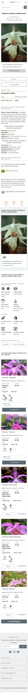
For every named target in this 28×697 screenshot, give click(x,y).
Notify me (14, 79)
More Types (21, 205)
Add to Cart (15, 409)
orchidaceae (11, 132)
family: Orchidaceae (18, 344)
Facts (14, 204)
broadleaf (6, 344)
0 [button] (25, 1)
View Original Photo (7, 265)
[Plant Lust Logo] (14, 2)
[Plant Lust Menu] (3, 2)
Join (23, 646)
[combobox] (14, 405)
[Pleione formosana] (14, 489)
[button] (22, 7)
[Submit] (25, 7)
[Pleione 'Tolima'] (14, 437)
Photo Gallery (6, 205)
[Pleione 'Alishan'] (14, 592)
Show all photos (14, 71)
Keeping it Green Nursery (13, 261)
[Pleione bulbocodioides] (14, 541)
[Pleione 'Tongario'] (14, 383)
